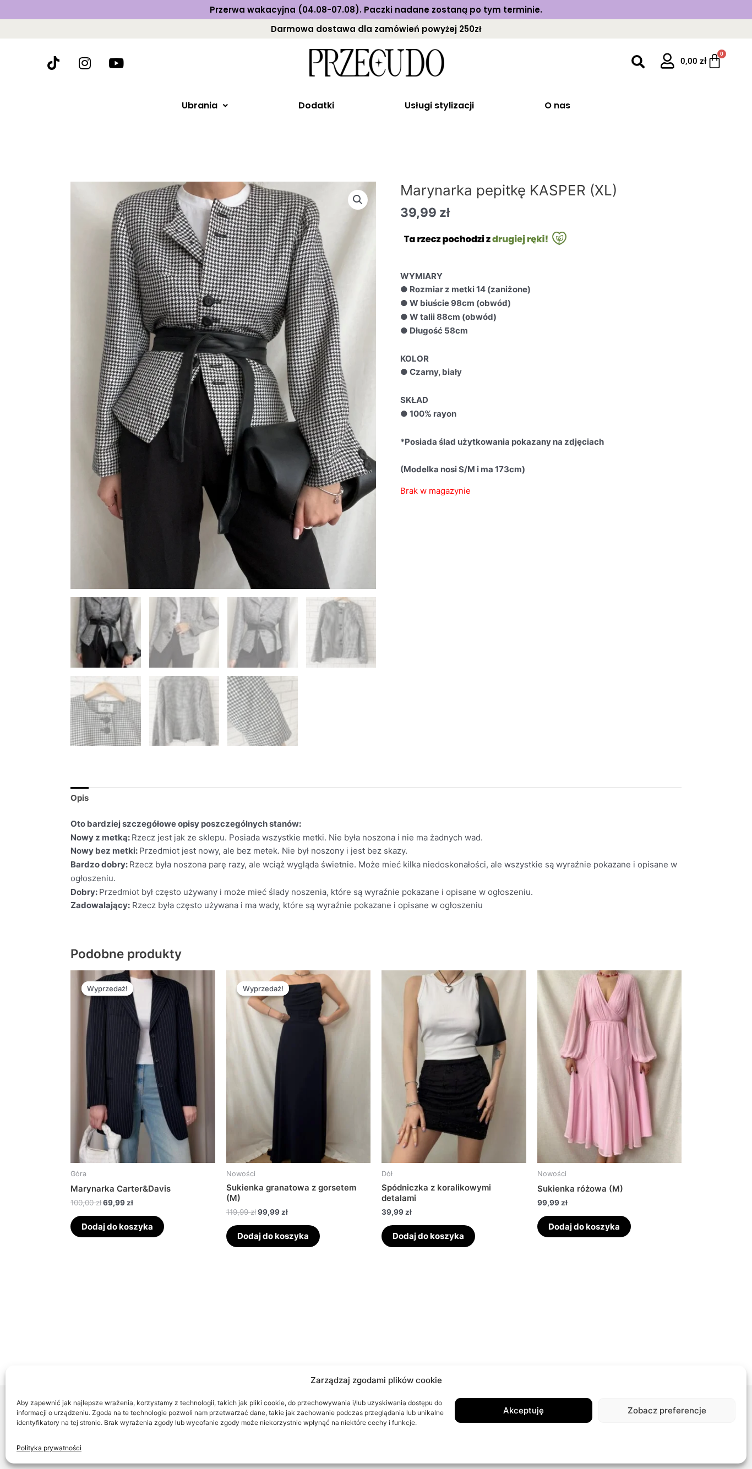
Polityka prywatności (49, 1448)
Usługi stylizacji (439, 105)
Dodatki (316, 105)
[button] (358, 200)
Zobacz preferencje (667, 1410)
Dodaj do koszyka (117, 1226)
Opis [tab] (79, 798)
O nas (557, 105)
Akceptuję (523, 1410)
